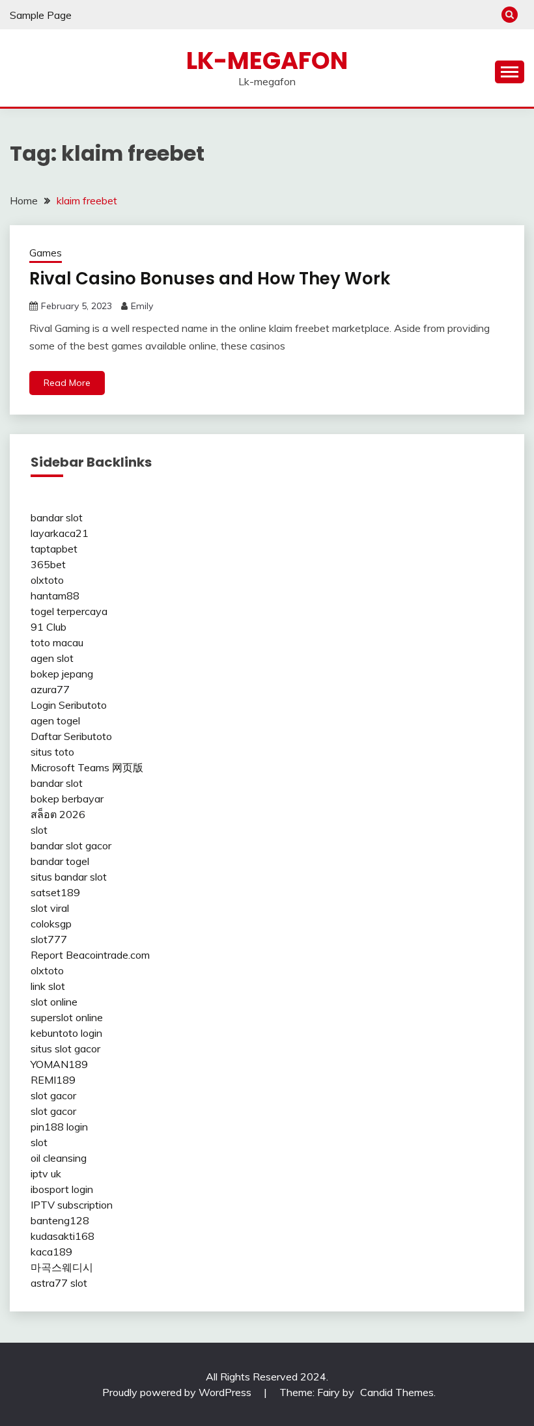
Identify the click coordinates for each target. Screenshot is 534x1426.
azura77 (50, 689)
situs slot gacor (65, 1048)
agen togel (55, 720)
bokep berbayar (67, 798)
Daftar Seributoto (71, 736)
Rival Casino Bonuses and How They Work (209, 278)
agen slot (52, 658)
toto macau (57, 642)
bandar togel (60, 861)
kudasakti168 (62, 1235)
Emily (142, 306)
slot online (54, 1001)
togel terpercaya (69, 611)
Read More (67, 383)
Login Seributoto (69, 704)
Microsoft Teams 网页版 (87, 767)
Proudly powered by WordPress (178, 1392)
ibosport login (62, 1189)
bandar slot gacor (71, 845)
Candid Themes (397, 1392)
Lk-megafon (267, 60)
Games (45, 253)
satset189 (55, 892)
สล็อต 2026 (58, 814)
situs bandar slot (69, 876)
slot (39, 829)
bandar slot (57, 517)
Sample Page (41, 14)
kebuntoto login (66, 1032)
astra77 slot (59, 1282)
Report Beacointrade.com (90, 954)
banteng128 (60, 1220)
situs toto (52, 751)
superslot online (67, 1017)
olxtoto (47, 579)
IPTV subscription (72, 1204)
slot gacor (53, 1095)
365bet (48, 564)
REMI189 (53, 1079)
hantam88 (55, 595)
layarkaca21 (60, 533)
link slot (48, 986)
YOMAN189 (59, 1064)
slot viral (50, 907)
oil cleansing (59, 1157)
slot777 (49, 939)
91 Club (48, 626)
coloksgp (51, 923)
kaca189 (51, 1251)
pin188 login (59, 1126)
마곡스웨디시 (62, 1267)
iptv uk (46, 1173)
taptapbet (54, 548)
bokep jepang (62, 673)
